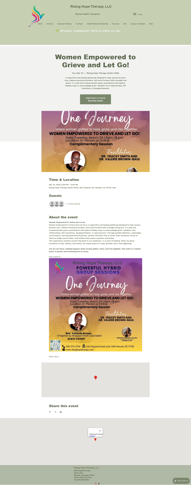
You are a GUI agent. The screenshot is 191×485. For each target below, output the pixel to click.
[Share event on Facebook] (50, 412)
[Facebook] (99, 484)
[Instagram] (96, 484)
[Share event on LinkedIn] (61, 412)
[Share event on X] (55, 412)
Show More (54, 356)
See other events (95, 101)
